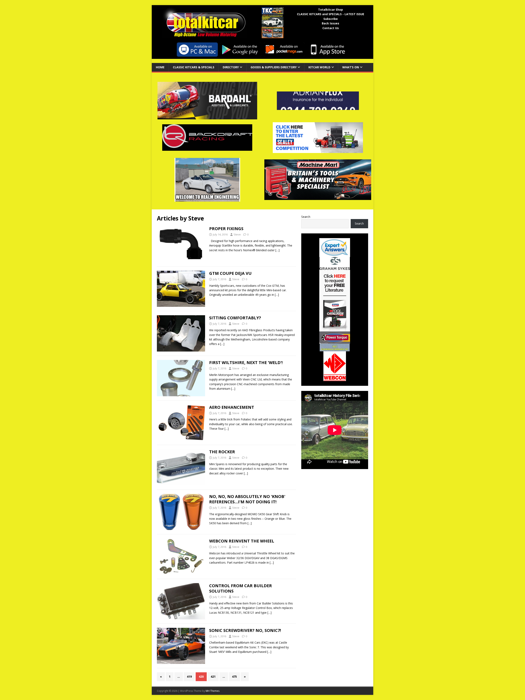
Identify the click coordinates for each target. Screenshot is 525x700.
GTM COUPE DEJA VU (230, 273)
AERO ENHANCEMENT (231, 407)
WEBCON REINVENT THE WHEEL (241, 541)
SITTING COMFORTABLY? (235, 318)
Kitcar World (319, 67)
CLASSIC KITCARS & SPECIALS (193, 67)
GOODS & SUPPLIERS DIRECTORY (274, 67)
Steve (237, 234)
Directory (231, 67)
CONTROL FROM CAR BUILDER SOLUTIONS (240, 588)
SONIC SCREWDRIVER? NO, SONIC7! (245, 630)
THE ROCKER (222, 451)
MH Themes (212, 691)
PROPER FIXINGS (226, 228)
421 (213, 676)
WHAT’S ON (350, 67)
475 (234, 676)
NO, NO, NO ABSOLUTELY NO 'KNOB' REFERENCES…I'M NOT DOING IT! (247, 499)
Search (305, 217)
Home (160, 67)
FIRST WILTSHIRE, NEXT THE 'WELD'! (246, 362)
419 (189, 676)
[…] (277, 250)
